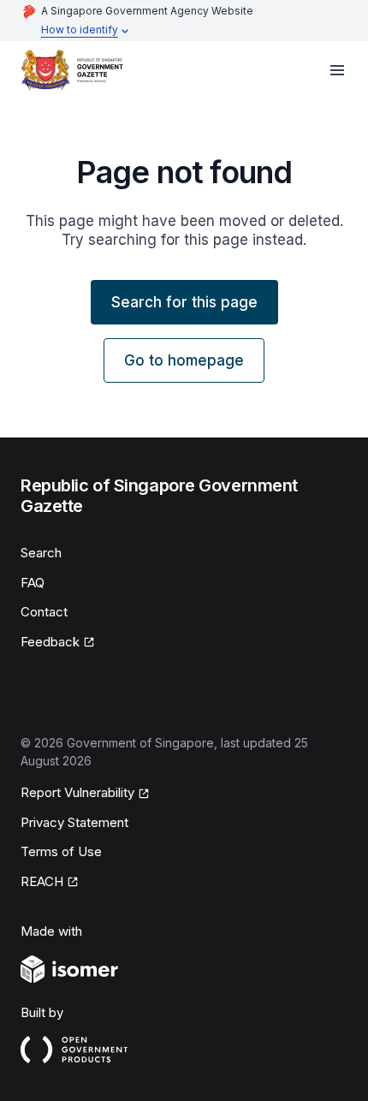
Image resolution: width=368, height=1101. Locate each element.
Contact (44, 612)
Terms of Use (61, 851)
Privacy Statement (74, 822)
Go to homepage (184, 360)
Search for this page (184, 302)
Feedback (50, 642)
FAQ (33, 582)
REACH (42, 881)
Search (41, 553)
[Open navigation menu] (337, 70)
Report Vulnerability (77, 792)
